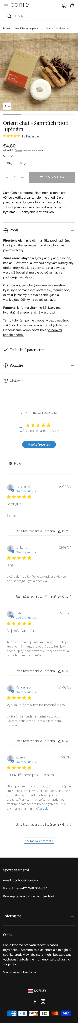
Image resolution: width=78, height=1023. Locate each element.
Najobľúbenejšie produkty (28, 28)
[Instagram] (43, 1001)
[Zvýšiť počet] (22, 177)
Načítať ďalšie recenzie (39, 841)
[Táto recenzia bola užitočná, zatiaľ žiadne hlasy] (59, 531)
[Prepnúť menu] (6, 5)
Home (6, 28)
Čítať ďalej (42, 808)
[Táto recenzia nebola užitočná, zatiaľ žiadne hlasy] (67, 531)
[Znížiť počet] (7, 177)
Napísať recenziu (39, 444)
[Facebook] (35, 1001)
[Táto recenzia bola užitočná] (59, 824)
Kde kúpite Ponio (15, 896)
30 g (9, 163)
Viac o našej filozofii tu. (19, 972)
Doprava (18, 150)
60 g (23, 163)
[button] (39, 16)
